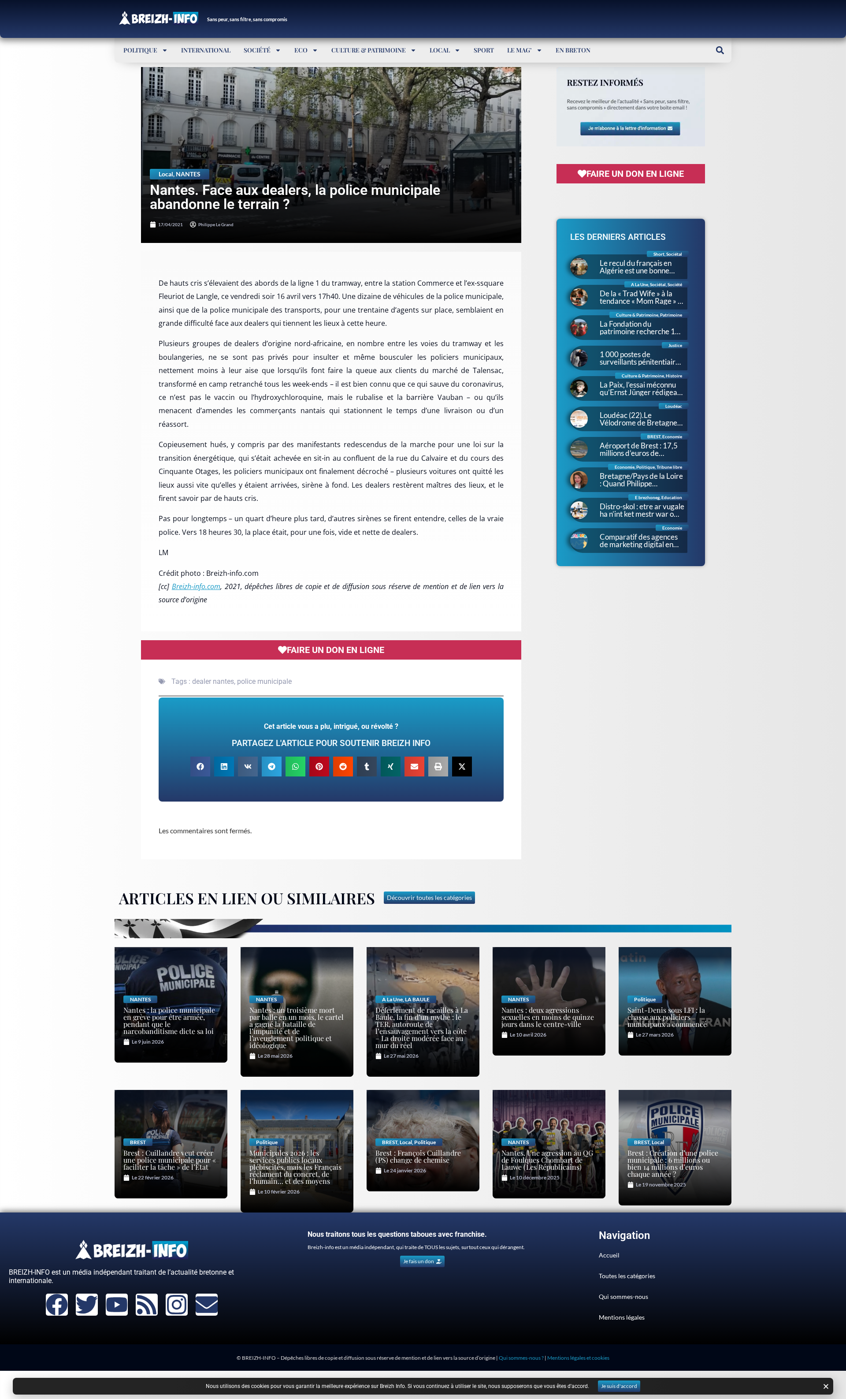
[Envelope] (207, 1305)
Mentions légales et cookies (578, 1357)
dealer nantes (213, 681)
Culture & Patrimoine (368, 50)
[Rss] (147, 1305)
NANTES (188, 174)
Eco (301, 50)
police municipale (264, 681)
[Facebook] (57, 1305)
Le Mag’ (519, 50)
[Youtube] (117, 1305)
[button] (719, 50)
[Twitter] (87, 1305)
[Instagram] (177, 1305)
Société (257, 50)
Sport (484, 50)
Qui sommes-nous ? (521, 1357)
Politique (140, 50)
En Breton (573, 50)
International (205, 50)
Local (440, 50)
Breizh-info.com (196, 586)
